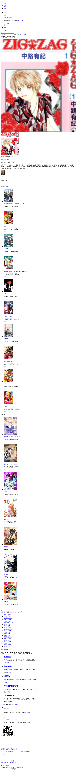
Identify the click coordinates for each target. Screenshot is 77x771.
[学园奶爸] (10, 599)
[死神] (8, 291)
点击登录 (20, 20)
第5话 (7, 682)
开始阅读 (5, 762)
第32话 (8, 629)
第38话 (8, 621)
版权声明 (14, 749)
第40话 (8, 618)
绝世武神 (6, 546)
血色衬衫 (6, 574)
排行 (5, 7)
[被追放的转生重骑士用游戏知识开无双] (8, 201)
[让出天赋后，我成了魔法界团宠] (10, 434)
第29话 (7, 633)
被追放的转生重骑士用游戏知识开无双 (14, 203)
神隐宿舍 (7, 676)
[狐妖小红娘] (10, 517)
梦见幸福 (8, 672)
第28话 (8, 635)
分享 (2, 768)
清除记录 (10, 18)
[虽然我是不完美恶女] (8, 359)
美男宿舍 (7, 657)
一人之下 (6, 491)
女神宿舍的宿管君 (11, 686)
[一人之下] (10, 489)
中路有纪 (6, 159)
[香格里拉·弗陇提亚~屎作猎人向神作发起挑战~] (8, 269)
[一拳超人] (8, 404)
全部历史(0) (7, 23)
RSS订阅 (5, 768)
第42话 (12, 612)
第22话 (8, 644)
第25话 (8, 640)
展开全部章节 (4, 649)
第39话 (8, 619)
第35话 (8, 624)
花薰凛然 (6, 338)
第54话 (8, 692)
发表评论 (27, 712)
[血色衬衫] (10, 572)
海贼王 (5, 226)
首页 (5, 3)
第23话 (8, 643)
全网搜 (24, 34)
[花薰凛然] (8, 336)
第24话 (8, 641)
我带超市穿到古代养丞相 (10, 464)
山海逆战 (6, 248)
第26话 (8, 638)
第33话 (8, 627)
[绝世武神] (10, 544)
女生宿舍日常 (9, 696)
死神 (5, 293)
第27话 (8, 637)
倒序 (21, 612)
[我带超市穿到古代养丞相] (10, 461)
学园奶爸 (6, 601)
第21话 (8, 646)
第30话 (8, 632)
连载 (4, 612)
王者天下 (6, 383)
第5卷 (7, 662)
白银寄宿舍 (8, 666)
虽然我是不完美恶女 (9, 361)
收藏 (2, 762)
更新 (5, 5)
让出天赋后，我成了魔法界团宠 (12, 436)
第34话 (8, 626)
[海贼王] (8, 224)
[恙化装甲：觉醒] (8, 314)
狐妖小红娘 (7, 519)
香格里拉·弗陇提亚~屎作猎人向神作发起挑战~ (16, 271)
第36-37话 (8, 622)
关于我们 (3, 749)
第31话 (8, 630)
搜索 (16, 34)
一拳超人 (6, 406)
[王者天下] (8, 381)
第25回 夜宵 (9, 701)
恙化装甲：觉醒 (8, 316)
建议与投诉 (9, 749)
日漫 (5, 8)
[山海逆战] (8, 246)
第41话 (8, 616)
